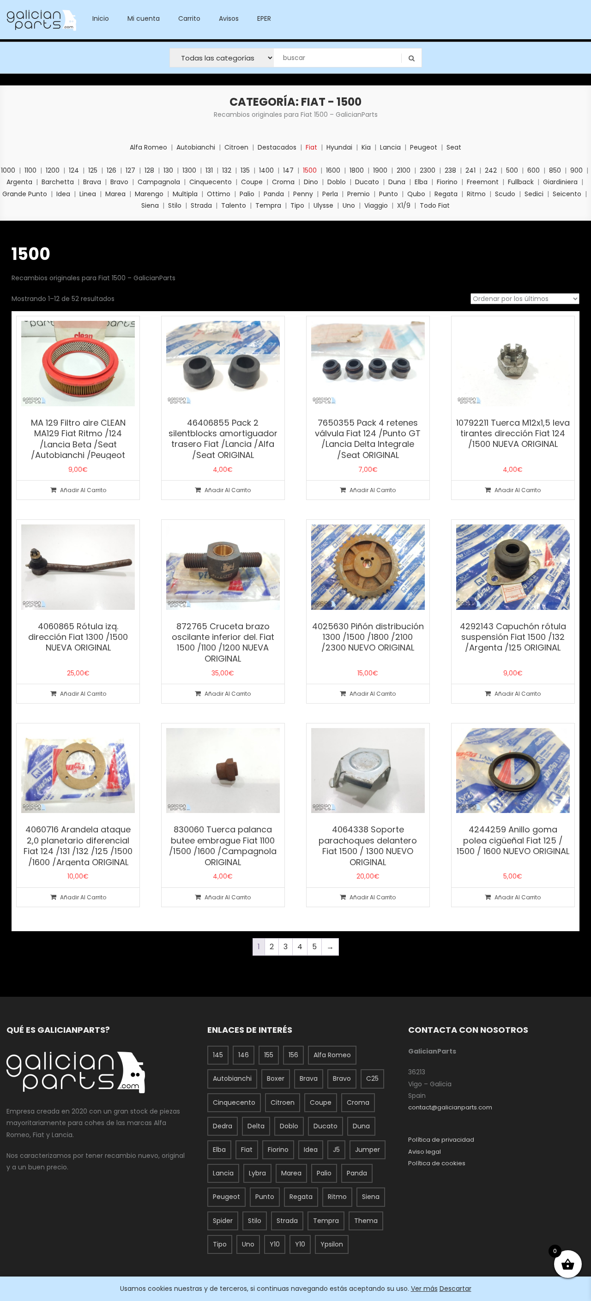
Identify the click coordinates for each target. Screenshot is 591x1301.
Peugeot (423, 147)
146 (243, 1055)
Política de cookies (436, 1163)
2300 (427, 170)
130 (168, 170)
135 (245, 170)
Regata (446, 194)
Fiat (311, 147)
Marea (115, 194)
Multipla (185, 194)
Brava (92, 182)
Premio (358, 194)
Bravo (119, 182)
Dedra (222, 1126)
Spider (223, 1220)
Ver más (424, 1288)
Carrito (189, 18)
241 (470, 170)
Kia (366, 147)
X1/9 (403, 205)
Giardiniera (560, 182)
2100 (403, 170)
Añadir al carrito (83, 490)
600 (533, 170)
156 (293, 1055)
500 (512, 170)
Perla (330, 194)
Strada (201, 205)
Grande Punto (24, 194)
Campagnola (159, 182)
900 (576, 170)
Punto (388, 194)
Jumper (367, 1149)
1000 (8, 170)
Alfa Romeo (148, 147)
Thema (366, 1220)
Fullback (521, 182)
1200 (53, 170)
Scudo (505, 194)
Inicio (100, 18)
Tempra (268, 205)
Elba (421, 182)
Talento (233, 205)
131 (209, 170)
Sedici (534, 194)
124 (74, 170)
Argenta (19, 182)
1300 (189, 170)
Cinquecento (210, 182)
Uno (349, 205)
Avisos (229, 18)
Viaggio (376, 205)
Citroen (236, 147)
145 (218, 1055)
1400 (266, 170)
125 (92, 170)
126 (111, 170)
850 (555, 170)
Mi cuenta (143, 18)
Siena (150, 205)
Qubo (416, 194)
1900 (380, 170)
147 (288, 170)
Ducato (367, 182)
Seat (453, 147)
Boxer (275, 1078)
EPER (264, 18)
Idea (63, 194)
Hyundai (339, 147)
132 (226, 170)
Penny (303, 194)
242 (491, 170)
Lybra (257, 1173)
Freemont (483, 182)
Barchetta (58, 182)
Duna (396, 182)
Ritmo (476, 194)
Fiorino (447, 182)
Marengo (149, 194)
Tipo (297, 205)
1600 (333, 170)
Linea (87, 194)
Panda (274, 194)
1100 (30, 170)
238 (450, 170)
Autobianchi (195, 147)
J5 (336, 1149)
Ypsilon (331, 1244)
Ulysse (323, 205)
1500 (310, 170)
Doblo (336, 182)
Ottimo (218, 194)
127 (130, 170)
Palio (247, 194)
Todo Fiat (435, 205)
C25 (372, 1078)
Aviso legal (424, 1151)
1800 (357, 170)
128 (149, 170)
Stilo (174, 205)
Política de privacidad (441, 1139)
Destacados (277, 147)
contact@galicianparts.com (450, 1107)
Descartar (455, 1288)
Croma (283, 182)
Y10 (275, 1244)
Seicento (567, 194)
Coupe (252, 182)
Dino (311, 182)
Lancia (390, 147)
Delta (256, 1126)
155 (268, 1055)
